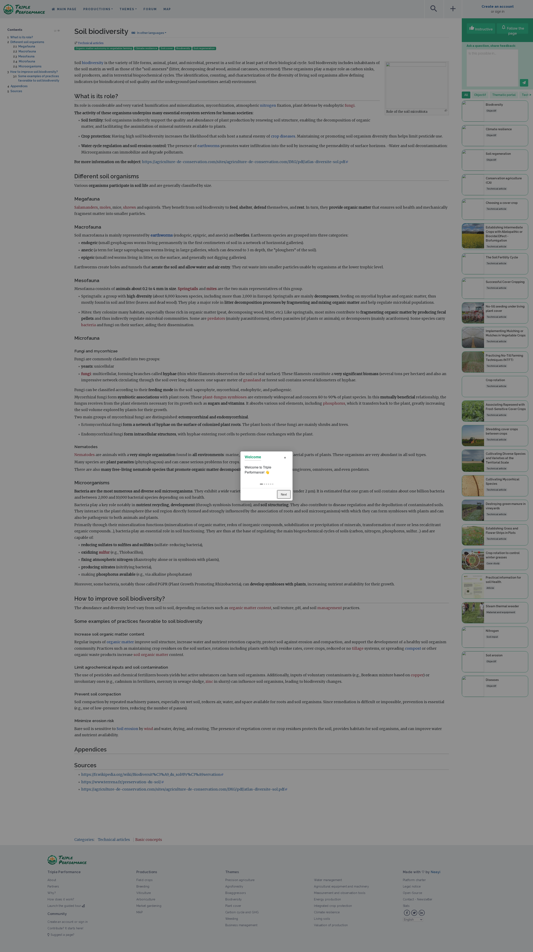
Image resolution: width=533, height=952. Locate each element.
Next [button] (284, 494)
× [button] (285, 457)
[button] (261, 484)
